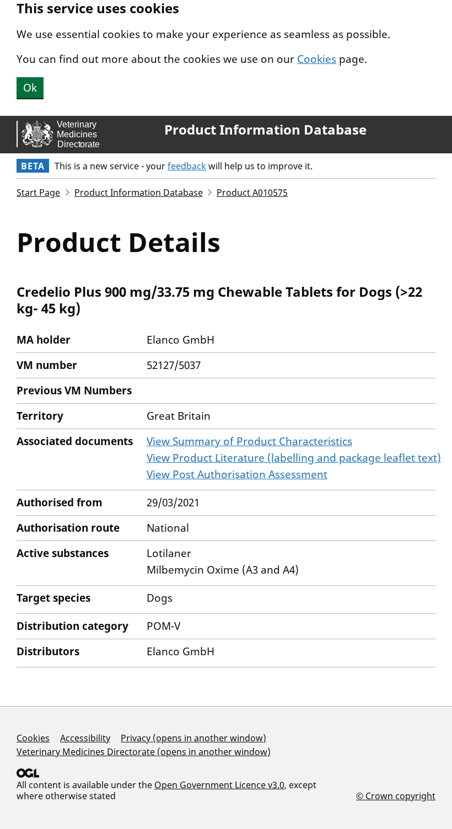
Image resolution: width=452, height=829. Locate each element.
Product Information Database (265, 129)
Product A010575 (252, 192)
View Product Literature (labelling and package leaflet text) (294, 458)
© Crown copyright (395, 795)
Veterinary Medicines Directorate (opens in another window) (144, 752)
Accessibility (85, 738)
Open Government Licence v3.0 (219, 785)
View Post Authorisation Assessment (237, 474)
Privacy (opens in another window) (193, 738)
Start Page (38, 192)
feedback (187, 166)
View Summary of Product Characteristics (249, 441)
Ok (30, 88)
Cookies (316, 59)
